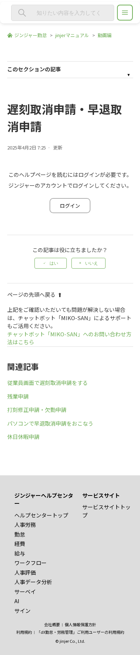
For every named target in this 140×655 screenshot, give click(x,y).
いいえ (91, 263)
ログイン (70, 205)
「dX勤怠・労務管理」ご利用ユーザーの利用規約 (80, 632)
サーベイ (25, 591)
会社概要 (52, 624)
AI (16, 601)
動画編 (105, 35)
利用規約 (24, 632)
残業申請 (18, 396)
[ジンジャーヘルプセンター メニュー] (125, 13)
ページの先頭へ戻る (31, 294)
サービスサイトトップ (106, 511)
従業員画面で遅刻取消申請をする (47, 382)
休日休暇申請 (23, 436)
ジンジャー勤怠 (30, 35)
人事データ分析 (33, 582)
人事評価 (25, 572)
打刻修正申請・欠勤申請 (36, 409)
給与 (19, 553)
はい (54, 263)
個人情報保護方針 (80, 624)
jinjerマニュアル (72, 35)
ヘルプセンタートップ (41, 515)
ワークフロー (30, 562)
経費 (19, 543)
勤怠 (19, 534)
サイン (22, 610)
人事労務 (25, 524)
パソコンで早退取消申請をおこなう (50, 423)
